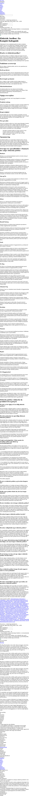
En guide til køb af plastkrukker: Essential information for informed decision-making (13, 603)
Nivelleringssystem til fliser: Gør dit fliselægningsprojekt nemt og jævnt (14, 621)
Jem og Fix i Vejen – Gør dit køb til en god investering (16, 614)
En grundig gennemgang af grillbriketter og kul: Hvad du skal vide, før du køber (14, 608)
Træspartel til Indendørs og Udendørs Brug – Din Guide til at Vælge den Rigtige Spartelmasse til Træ (13, 617)
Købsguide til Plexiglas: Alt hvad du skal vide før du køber (14, 604)
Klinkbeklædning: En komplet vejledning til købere (14, 605)
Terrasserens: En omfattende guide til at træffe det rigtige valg (12, 619)
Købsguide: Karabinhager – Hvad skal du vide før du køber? (14, 615)
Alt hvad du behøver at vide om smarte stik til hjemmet (16, 609)
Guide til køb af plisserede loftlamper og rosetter (16, 607)
